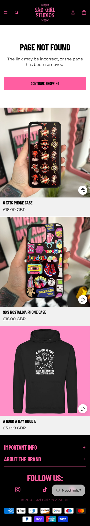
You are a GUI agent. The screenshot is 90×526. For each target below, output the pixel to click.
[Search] (16, 12)
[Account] (73, 12)
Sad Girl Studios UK (51, 500)
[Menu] (6, 12)
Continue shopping (45, 83)
